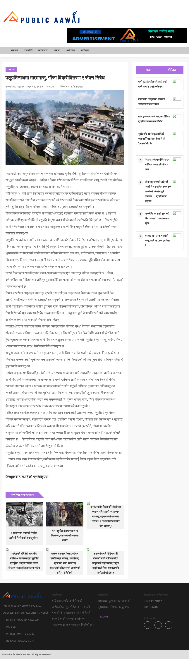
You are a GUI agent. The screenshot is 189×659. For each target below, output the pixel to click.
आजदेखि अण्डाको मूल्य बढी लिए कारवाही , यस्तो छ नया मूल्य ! (157, 218)
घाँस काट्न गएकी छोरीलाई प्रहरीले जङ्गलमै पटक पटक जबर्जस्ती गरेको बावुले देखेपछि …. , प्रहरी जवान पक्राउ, (158, 191)
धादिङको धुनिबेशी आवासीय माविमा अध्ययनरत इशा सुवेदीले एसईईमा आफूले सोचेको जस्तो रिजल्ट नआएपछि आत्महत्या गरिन (24, 560)
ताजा (148, 70)
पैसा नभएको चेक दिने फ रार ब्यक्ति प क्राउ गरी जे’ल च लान (157, 164)
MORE (104, 616)
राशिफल (85, 50)
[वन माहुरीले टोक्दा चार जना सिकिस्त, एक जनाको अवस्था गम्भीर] (64, 514)
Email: (23, 619)
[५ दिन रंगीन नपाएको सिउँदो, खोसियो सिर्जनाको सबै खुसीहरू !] (24, 514)
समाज (57, 50)
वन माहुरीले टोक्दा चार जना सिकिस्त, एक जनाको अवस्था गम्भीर (64, 535)
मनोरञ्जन (43, 50)
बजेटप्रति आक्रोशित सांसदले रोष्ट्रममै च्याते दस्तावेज (151, 101)
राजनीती (28, 50)
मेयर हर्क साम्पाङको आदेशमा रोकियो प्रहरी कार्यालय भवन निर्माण (154, 118)
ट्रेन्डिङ (171, 70)
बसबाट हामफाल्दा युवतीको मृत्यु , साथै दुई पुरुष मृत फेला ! (157, 241)
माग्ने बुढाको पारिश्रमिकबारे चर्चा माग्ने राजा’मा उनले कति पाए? (152, 84)
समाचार (14, 50)
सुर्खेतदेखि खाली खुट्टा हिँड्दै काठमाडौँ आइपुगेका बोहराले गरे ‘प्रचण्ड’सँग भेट (151, 139)
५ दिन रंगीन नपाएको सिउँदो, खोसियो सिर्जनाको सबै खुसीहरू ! (24, 535)
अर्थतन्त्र (70, 50)
